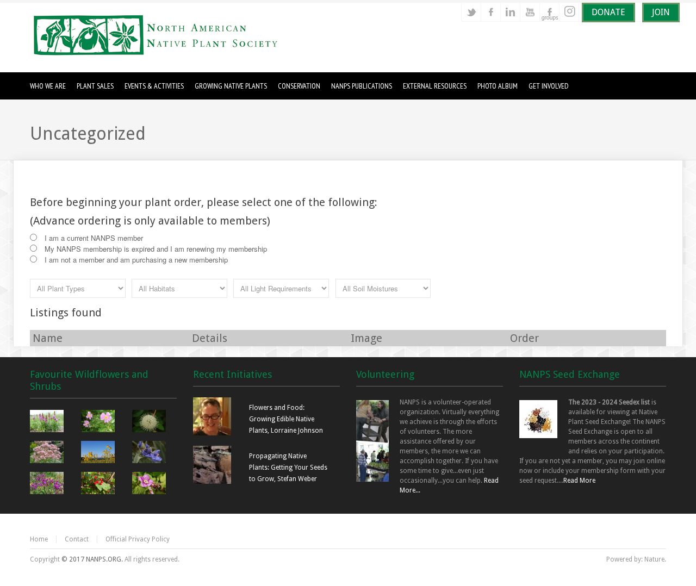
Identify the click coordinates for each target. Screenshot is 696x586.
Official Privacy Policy (137, 539)
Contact (77, 539)
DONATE (608, 12)
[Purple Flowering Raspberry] (150, 484)
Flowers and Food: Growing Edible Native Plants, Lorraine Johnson (286, 419)
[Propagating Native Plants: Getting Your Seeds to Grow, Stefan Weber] (212, 481)
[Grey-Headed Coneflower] (99, 453)
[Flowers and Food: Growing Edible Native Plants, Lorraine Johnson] (212, 433)
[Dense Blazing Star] (48, 422)
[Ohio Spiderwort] (150, 453)
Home (39, 539)
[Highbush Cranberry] (99, 484)
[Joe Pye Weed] (48, 453)
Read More (579, 480)
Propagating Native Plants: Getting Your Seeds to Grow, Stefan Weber (288, 467)
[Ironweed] (48, 484)
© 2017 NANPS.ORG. (92, 559)
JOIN (661, 12)
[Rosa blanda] (99, 422)
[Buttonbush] (150, 422)
